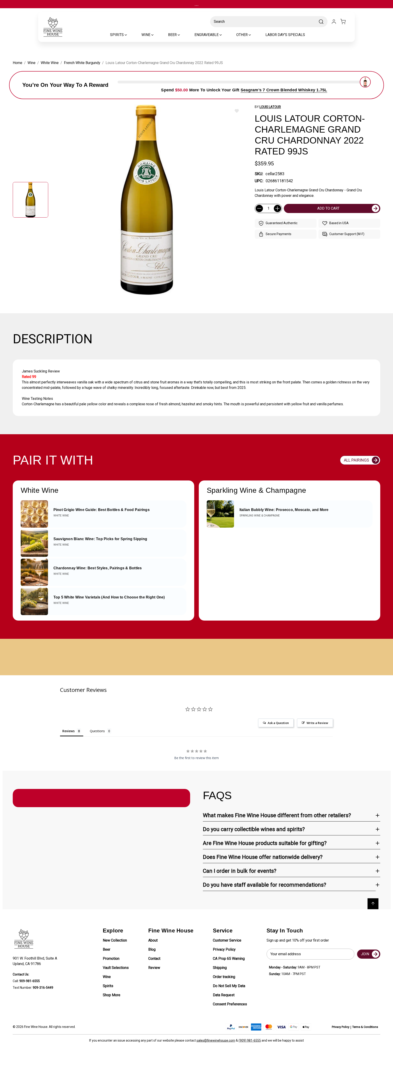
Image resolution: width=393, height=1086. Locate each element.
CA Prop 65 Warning (229, 958)
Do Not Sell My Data (229, 986)
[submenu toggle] (129, 35)
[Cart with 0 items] (345, 21)
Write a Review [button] (317, 723)
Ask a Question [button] (278, 723)
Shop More (111, 995)
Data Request (223, 995)
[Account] (334, 21)
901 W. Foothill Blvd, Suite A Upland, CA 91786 (36, 961)
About (153, 940)
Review (154, 967)
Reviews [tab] (68, 731)
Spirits (108, 986)
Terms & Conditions (365, 1027)
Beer (106, 949)
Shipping (220, 967)
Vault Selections (116, 967)
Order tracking (224, 977)
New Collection (115, 940)
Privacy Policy (224, 949)
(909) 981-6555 (250, 1040)
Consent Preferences (230, 1004)
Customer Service (227, 940)
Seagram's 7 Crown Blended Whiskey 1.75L (284, 90)
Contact (154, 958)
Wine (107, 977)
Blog (152, 949)
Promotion (111, 958)
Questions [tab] (97, 731)
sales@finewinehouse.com (215, 1040)
